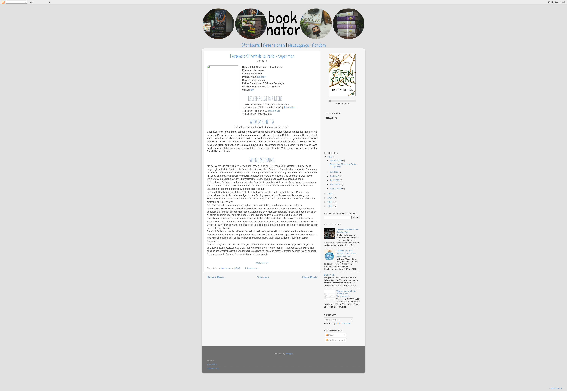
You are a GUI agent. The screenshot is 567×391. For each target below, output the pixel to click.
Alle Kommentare (336, 340)
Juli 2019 (334, 172)
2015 (330, 206)
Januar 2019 (336, 188)
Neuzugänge (298, 45)
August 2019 (336, 160)
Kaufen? (261, 77)
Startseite (250, 45)
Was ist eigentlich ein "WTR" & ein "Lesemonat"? (346, 293)
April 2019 (335, 180)
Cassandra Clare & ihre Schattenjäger (347, 230)
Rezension (289, 107)
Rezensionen (274, 45)
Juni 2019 (335, 176)
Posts (330, 335)
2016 (330, 202)
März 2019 (335, 184)
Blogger (289, 353)
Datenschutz (212, 368)
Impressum (212, 364)
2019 (330, 157)
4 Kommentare (252, 268)
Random (319, 45)
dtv (252, 90)
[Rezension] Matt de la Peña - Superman (262, 56)
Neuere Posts (216, 277)
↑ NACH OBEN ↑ (556, 388)
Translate (346, 323)
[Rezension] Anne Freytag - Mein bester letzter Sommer (346, 253)
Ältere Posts (309, 277)
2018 (330, 193)
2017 (330, 198)
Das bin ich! (329, 275)
